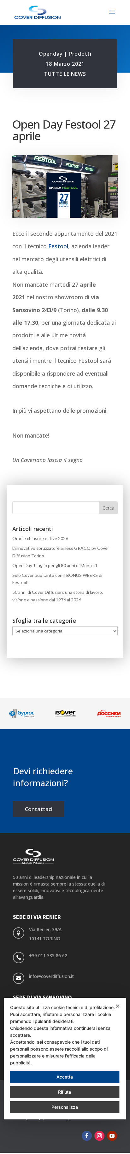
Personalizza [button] (64, 1107)
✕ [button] (117, 1006)
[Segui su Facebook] (87, 1136)
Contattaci (38, 809)
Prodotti (80, 53)
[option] (29, 713)
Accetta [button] (64, 1076)
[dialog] (65, 1058)
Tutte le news (65, 73)
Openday (50, 53)
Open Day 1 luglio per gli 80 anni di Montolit (55, 565)
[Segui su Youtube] (112, 1136)
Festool (58, 246)
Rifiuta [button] (64, 1092)
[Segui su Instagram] (99, 1136)
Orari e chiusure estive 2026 (40, 538)
